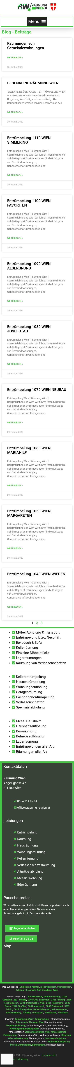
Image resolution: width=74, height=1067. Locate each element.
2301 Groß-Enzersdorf (39, 1000)
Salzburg (20, 990)
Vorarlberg (47, 990)
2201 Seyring (19, 1000)
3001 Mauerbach (36, 1006)
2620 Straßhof (19, 1006)
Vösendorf (63, 1012)
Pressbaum (37, 1012)
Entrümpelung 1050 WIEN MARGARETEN (29, 513)
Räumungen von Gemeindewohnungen (25, 45)
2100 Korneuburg (52, 996)
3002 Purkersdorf (54, 1006)
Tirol (39, 990)
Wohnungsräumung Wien (37, 1032)
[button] (37, 21)
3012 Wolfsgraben (23, 1009)
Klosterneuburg (13, 1012)
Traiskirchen (50, 1012)
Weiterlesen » (15, 57)
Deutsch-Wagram (41, 1009)
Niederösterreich (48, 987)
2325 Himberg (58, 1000)
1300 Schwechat (34, 996)
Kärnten (35, 987)
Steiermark (31, 990)
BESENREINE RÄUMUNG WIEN (33, 83)
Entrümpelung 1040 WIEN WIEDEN (36, 574)
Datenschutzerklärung (15, 1059)
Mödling (27, 1012)
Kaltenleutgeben (59, 1009)
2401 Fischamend (54, 1003)
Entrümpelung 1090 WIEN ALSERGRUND (29, 266)
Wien (55, 990)
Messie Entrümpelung (20, 1045)
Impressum (48, 1055)
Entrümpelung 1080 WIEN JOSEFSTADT (29, 329)
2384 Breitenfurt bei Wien (32, 1003)
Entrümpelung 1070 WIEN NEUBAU (36, 389)
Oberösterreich (64, 987)
